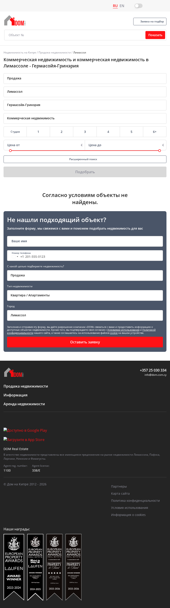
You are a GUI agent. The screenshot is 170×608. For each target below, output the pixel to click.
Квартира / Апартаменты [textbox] (30, 295)
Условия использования (129, 508)
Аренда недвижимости (24, 403)
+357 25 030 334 (153, 370)
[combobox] (85, 78)
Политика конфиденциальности (135, 500)
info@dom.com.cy (155, 375)
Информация (15, 395)
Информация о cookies (128, 515)
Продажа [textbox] (14, 78)
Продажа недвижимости (55, 52)
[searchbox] (91, 91)
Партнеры (119, 486)
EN (122, 5)
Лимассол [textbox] (18, 315)
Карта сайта (120, 493)
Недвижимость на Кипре (20, 52)
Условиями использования (123, 329)
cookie (114, 332)
